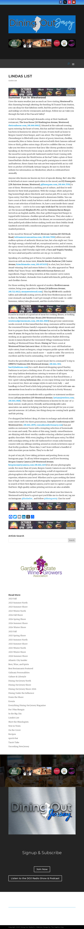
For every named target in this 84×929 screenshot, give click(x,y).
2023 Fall (12, 598)
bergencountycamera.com (21, 465)
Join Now (42, 869)
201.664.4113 (40, 465)
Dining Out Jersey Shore (19, 685)
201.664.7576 (64, 184)
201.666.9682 (33, 125)
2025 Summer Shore (18, 644)
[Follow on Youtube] (74, 2)
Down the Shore (16, 697)
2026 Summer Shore (18, 656)
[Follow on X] (65, 2)
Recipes (12, 734)
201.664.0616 (14, 401)
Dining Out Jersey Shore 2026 (22, 689)
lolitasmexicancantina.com (27, 237)
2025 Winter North (17, 648)
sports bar (13, 738)
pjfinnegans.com (49, 184)
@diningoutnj (50, 498)
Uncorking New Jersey (18, 746)
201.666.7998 (48, 237)
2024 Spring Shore (17, 619)
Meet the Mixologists (18, 722)
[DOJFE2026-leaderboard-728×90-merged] (42, 94)
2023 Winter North (17, 611)
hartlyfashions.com (18, 367)
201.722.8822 (14, 291)
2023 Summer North (18, 603)
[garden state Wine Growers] (41, 589)
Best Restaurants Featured (20, 668)
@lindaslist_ (27, 498)
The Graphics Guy (57, 927)
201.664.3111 (55, 364)
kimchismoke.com (25, 264)
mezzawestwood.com (31, 291)
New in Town (14, 726)
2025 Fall (12, 631)
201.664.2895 (29, 425)
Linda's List (12, 81)
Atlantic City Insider (17, 660)
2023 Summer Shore (18, 607)
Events (11, 701)
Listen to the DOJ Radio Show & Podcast (35, 878)
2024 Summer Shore (18, 623)
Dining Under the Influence (21, 693)
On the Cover (14, 730)
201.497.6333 (41, 264)
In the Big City (15, 713)
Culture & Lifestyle (17, 676)
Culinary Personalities (19, 672)
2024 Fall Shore (15, 615)
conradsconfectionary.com (49, 425)
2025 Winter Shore (17, 652)
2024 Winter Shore (17, 627)
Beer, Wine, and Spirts (18, 664)
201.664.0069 (42, 321)
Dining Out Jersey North (19, 681)
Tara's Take (13, 742)
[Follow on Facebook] (60, 2)
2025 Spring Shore (17, 635)
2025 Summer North (18, 640)
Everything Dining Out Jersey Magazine (27, 705)
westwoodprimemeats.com (21, 321)
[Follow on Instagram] (69, 2)
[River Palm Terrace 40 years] (42, 47)
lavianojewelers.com (63, 398)
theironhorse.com (17, 125)
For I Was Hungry (16, 709)
